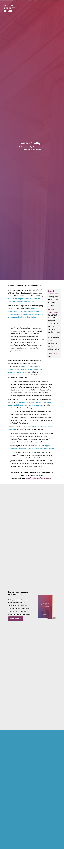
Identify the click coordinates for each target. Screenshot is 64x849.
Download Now (15, 618)
